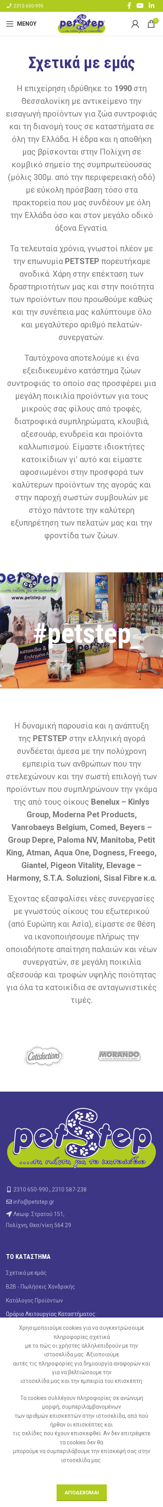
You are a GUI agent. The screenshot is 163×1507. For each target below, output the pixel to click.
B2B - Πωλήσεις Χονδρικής (40, 1286)
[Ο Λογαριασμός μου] (135, 24)
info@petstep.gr (33, 1202)
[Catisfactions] (44, 1056)
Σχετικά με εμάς (26, 1273)
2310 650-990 (28, 6)
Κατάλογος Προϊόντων (34, 1300)
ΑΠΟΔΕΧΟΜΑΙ (81, 1493)
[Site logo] (81, 23)
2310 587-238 (69, 1189)
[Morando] (119, 1056)
